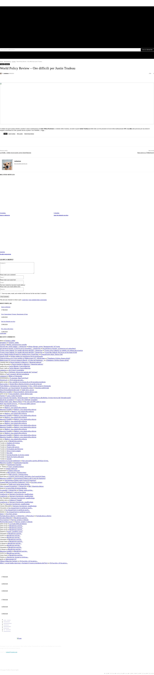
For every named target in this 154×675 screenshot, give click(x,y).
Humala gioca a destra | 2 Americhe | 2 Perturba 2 (17, 516)
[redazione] (1, 73)
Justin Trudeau (11, 133)
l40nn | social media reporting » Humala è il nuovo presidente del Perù (24, 563)
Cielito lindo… (11, 445)
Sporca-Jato (4, 384)
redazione (6, 73)
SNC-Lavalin (20, 133)
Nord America (7, 61)
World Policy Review (29, 133)
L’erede (9, 459)
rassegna (7, 64)
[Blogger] (2, 660)
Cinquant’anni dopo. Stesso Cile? (52, 354)
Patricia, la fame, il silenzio (20, 520)
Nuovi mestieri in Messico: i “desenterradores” (26, 362)
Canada (14, 61)
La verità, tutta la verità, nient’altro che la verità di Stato (26, 476)
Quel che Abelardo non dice (61, 215)
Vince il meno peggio (14, 451)
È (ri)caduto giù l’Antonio (15, 449)
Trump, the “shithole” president (26, 400)
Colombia (56, 213)
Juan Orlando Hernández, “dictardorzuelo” (14, 398)
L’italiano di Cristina (13, 443)
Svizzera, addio (10, 341)
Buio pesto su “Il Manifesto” (146, 153)
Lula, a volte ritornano (14, 396)
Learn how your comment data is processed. (34, 300)
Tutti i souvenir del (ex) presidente (17, 374)
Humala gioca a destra (43, 516)
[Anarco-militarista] (26, 195)
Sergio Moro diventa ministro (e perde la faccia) (26, 384)
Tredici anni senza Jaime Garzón (19, 484)
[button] (120, 41)
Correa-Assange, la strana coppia (18, 455)
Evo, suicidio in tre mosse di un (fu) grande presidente (27, 382)
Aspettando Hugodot (21, 463)
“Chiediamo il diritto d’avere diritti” (58, 358)
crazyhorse (3, 494)
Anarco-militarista (5, 215)
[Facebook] (114, 37)
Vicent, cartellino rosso (14, 532)
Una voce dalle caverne (28, 404)
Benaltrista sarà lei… (16, 441)
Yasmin (2, 396)
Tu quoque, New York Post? (19, 378)
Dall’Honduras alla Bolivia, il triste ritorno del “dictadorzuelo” (50, 398)
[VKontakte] (20, 660)
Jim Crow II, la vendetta (16, 370)
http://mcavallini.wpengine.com (20, 163)
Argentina (3, 213)
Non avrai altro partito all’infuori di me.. (35, 461)
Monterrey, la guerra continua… (17, 557)
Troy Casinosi (4, 520)
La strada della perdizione (18, 524)
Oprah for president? (7, 400)
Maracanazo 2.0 (11, 559)
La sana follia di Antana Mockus (16, 488)
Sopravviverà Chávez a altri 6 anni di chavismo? (30, 478)
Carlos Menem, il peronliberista (19, 366)
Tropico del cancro (13, 447)
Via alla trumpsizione (5, 254)
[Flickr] (11, 660)
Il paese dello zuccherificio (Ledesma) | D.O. (14, 482)
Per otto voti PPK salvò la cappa (34, 402)
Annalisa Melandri (6, 518)
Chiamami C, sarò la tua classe (16, 492)
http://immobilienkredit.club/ (10, 390)
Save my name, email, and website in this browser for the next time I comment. (24, 293)
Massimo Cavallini (6, 392)
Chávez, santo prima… (25, 490)
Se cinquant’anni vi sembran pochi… (20, 508)
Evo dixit (9, 453)
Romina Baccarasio (6, 522)
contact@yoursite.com (11, 652)
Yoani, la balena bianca (16, 467)
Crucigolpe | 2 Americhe (8, 490)
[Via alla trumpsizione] (26, 234)
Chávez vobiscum (11, 469)
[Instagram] (15, 660)
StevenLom (3, 380)
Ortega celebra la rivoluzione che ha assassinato (27, 356)
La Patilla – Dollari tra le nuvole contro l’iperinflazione (15, 153)
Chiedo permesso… (11, 406)
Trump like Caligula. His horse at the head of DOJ (60, 352)
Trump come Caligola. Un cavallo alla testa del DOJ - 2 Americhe (21, 350)
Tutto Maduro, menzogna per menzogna (13, 386)
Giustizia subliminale (42, 388)
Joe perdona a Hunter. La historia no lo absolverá (59, 348)
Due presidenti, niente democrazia (25, 392)
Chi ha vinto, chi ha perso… (29, 561)
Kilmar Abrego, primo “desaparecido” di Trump (44, 347)
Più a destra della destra (7, 329)
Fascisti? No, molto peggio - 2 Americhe (13, 347)
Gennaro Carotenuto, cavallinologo (21, 494)
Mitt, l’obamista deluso (36, 486)
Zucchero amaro (36, 482)
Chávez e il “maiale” (15, 500)
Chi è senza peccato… (17, 380)
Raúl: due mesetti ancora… (9, 404)
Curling (2, 345)
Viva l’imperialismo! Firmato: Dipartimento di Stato (14, 314)
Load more (3, 333)
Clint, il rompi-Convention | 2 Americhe (13, 486)
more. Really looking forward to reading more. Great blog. (19, 354)
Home (1, 61)
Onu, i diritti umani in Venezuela (40, 386)
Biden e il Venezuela (15, 376)
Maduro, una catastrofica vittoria (16, 408)
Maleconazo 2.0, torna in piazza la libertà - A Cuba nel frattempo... (22, 360)
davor (2, 514)
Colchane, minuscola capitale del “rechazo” (23, 372)
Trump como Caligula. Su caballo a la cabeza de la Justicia (63, 350)
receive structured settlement (10, 461)
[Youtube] (121, 37)
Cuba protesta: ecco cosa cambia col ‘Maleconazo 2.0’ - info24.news (22, 358)
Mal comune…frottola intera (16, 473)
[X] (117, 37)
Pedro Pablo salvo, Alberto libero (11, 402)
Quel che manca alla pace (15, 457)
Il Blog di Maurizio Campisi (8, 561)
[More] (39, 78)
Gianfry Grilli (4, 356)
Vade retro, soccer (28, 390)
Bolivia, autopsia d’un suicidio (17, 345)
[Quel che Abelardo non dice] (80, 195)
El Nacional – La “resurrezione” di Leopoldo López (16, 388)
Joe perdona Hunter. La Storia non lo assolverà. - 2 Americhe (20, 348)
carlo (1, 492)
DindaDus (3, 343)
